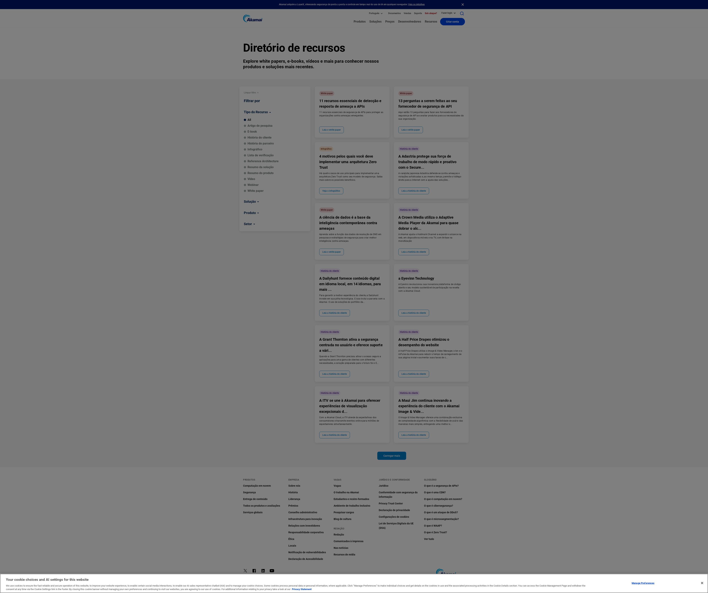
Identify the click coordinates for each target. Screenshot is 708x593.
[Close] (702, 583)
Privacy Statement (301, 589)
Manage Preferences (643, 583)
